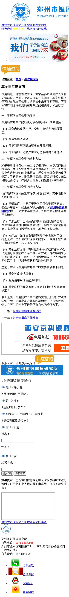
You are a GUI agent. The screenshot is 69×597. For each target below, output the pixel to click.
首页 (18, 79)
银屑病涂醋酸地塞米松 (27, 311)
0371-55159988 (24, 542)
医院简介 (18, 25)
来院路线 (41, 28)
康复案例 (18, 28)
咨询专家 (28, 574)
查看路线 (28, 592)
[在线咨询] (38, 60)
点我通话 (28, 565)
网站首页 (7, 25)
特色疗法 (7, 28)
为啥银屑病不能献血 (25, 317)
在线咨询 (29, 28)
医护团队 (41, 25)
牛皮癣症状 (31, 79)
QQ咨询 (28, 583)
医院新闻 (29, 25)
